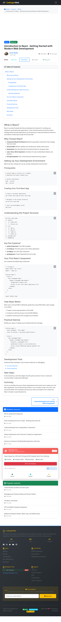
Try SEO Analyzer (31, 463)
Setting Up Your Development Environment (20, 79)
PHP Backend (7, 556)
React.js (5, 554)
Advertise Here (52, 468)
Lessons (13, 9)
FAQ (32, 575)
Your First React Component (15, 97)
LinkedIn (36, 59)
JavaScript (6, 562)
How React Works (12, 100)
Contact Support (36, 572)
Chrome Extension (12, 366)
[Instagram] (6, 545)
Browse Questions (36, 551)
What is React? (9, 72)
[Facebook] (3, 545)
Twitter (15, 59)
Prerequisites (12, 82)
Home (8, 9)
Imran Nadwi (13, 53)
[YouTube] (13, 545)
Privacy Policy (35, 578)
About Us (34, 570)
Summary (10, 115)
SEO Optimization (8, 559)
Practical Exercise (12, 104)
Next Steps (10, 111)
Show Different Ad (10, 468)
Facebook (25, 59)
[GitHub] (16, 545)
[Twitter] (10, 545)
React (19, 9)
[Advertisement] (30, 26)
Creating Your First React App (17, 86)
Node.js (5, 551)
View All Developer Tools (10, 573)
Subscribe (49, 596)
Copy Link (47, 59)
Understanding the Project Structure (18, 90)
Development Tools (12, 108)
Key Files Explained (14, 93)
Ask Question (35, 554)
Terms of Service (36, 580)
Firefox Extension (12, 368)
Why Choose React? (12, 75)
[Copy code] (55, 173)
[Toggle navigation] (56, 2)
